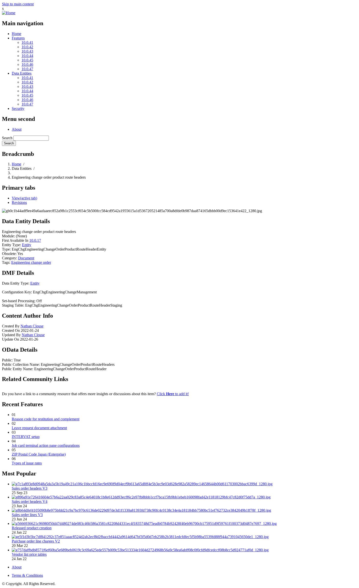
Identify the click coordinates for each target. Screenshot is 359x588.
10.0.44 (27, 56)
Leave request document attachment (39, 428)
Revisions (19, 202)
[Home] (8, 13)
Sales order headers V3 (29, 488)
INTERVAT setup (26, 437)
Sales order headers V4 (29, 501)
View (24, 198)
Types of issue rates (27, 463)
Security (18, 108)
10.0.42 (27, 47)
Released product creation (32, 528)
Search (7, 138)
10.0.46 (27, 64)
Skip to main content (18, 4)
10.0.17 (35, 240)
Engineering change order (31, 262)
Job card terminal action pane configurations (46, 445)
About (16, 129)
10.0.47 (27, 69)
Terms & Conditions (27, 575)
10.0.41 (27, 42)
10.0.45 (27, 60)
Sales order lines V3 (27, 515)
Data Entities (22, 73)
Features (18, 38)
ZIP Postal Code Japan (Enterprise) (39, 454)
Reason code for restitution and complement (45, 419)
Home (16, 34)
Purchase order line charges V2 (36, 541)
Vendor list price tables (29, 554)
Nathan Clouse (32, 326)
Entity (26, 245)
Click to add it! (173, 394)
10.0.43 (27, 51)
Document (26, 258)
